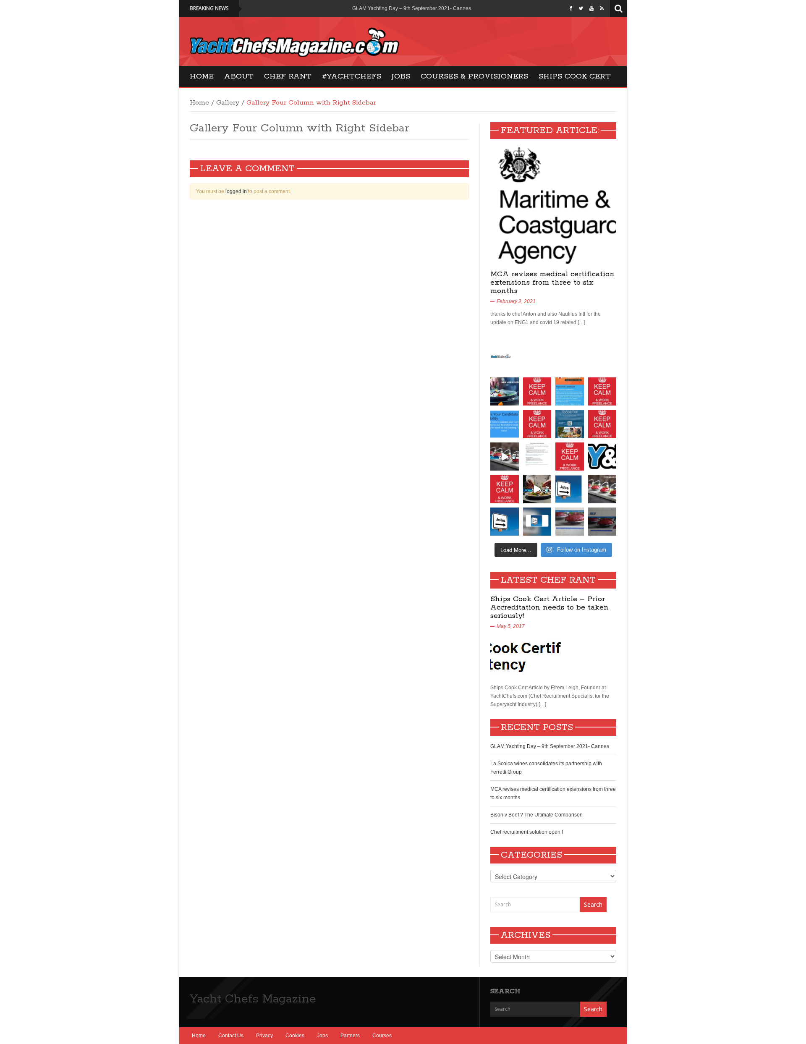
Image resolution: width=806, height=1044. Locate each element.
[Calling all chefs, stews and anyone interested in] (569, 424)
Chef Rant (287, 76)
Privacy (264, 1036)
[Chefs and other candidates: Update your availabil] (504, 424)
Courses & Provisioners (474, 76)
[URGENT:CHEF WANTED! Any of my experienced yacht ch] (537, 424)
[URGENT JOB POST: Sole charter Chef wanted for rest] (504, 522)
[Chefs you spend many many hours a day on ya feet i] (537, 456)
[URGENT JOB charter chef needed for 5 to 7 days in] (537, 522)
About (239, 76)
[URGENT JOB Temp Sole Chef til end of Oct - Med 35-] (602, 424)
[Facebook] (571, 8)
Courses (382, 1036)
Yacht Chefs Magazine (253, 999)
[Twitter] (580, 8)
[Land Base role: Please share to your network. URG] (504, 489)
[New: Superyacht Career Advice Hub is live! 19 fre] (602, 456)
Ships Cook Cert (575, 76)
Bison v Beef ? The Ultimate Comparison (536, 815)
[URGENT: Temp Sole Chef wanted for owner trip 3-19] (537, 489)
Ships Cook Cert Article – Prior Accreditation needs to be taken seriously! (549, 607)
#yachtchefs (351, 76)
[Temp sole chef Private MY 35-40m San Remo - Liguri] (504, 391)
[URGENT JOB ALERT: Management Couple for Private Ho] (569, 489)
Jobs (401, 76)
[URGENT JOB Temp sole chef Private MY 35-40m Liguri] (537, 391)
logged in (236, 191)
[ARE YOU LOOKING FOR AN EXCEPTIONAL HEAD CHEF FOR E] (569, 391)
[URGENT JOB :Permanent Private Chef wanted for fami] (569, 522)
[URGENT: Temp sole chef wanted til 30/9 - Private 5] (602, 391)
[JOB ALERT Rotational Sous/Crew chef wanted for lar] (504, 456)
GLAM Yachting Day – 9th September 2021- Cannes (411, 8)
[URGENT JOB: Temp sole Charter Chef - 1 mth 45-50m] (569, 456)
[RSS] (602, 8)
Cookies (294, 1036)
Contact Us (230, 1036)
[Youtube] (591, 8)
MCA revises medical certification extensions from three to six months (552, 283)
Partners (350, 1036)
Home (202, 76)
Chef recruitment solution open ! (526, 832)
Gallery (227, 102)
